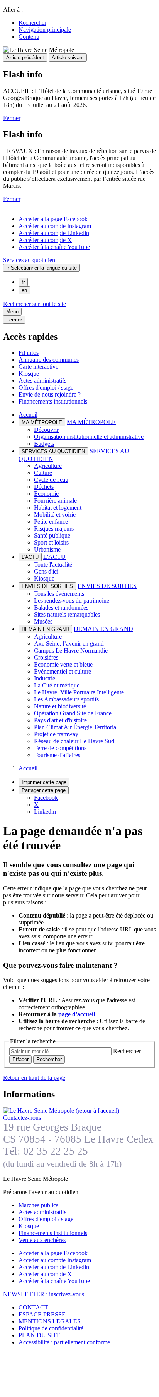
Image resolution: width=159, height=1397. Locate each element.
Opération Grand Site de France (73, 713)
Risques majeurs (54, 528)
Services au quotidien (29, 260)
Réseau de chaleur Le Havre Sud (74, 741)
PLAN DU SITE (40, 1335)
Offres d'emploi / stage (46, 387)
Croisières (46, 657)
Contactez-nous (22, 1117)
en (24, 290)
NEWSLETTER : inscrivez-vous (43, 1294)
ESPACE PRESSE (42, 1314)
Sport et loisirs (51, 542)
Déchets (44, 486)
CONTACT (33, 1307)
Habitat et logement (57, 507)
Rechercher (32, 22)
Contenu (29, 36)
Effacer (20, 1059)
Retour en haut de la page (34, 1077)
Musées (43, 621)
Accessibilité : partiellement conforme (64, 1342)
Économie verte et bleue (63, 664)
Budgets (44, 443)
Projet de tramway (56, 734)
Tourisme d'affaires (57, 755)
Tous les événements (59, 593)
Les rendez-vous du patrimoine (71, 600)
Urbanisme (47, 549)
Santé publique (52, 535)
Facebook (46, 797)
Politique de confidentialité (51, 1328)
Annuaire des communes (49, 359)
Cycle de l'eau (51, 479)
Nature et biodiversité (60, 706)
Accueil (28, 414)
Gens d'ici (46, 571)
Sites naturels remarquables (67, 614)
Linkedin (45, 811)
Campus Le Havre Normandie (71, 650)
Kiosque (29, 373)
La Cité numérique (57, 685)
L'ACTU (54, 556)
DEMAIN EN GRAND (103, 628)
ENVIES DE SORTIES (107, 586)
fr (23, 282)
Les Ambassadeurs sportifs (66, 699)
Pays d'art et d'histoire (60, 720)
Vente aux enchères (42, 1240)
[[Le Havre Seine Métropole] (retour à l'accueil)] (61, 1110)
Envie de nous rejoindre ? (50, 394)
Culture (43, 472)
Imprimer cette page (44, 782)
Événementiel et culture (62, 671)
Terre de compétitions (60, 748)
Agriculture (48, 465)
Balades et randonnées (61, 607)
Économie (46, 493)
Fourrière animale (55, 500)
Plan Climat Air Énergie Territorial (76, 727)
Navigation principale (45, 29)
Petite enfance (51, 521)
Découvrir (46, 429)
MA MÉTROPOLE (91, 422)
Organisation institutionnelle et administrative (89, 436)
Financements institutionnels (53, 401)
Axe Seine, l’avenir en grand (69, 643)
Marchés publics (38, 1205)
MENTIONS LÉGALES (50, 1321)
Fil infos (29, 352)
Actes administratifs (42, 380)
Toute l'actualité (53, 564)
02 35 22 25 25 (55, 1151)
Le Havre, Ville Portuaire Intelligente (79, 692)
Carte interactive (38, 366)
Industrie (44, 678)
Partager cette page (44, 790)
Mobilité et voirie (55, 514)
